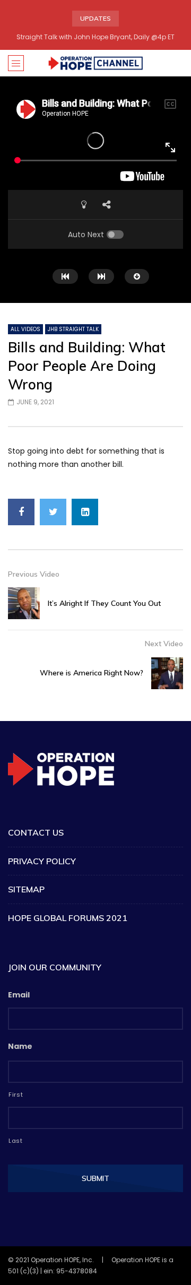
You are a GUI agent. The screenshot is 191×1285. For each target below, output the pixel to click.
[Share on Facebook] (21, 512)
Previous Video (33, 574)
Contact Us (36, 832)
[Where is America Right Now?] (167, 673)
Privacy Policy (42, 861)
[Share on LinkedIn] (85, 512)
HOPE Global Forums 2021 (67, 918)
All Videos (25, 329)
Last (15, 1140)
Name (20, 1046)
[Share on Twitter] (53, 512)
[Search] (177, 63)
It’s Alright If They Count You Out (104, 603)
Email (19, 995)
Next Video (164, 643)
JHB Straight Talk (73, 329)
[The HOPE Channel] (95, 63)
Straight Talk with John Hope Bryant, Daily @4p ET (95, 36)
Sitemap (26, 889)
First (15, 1094)
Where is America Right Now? (91, 673)
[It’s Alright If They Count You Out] (24, 603)
